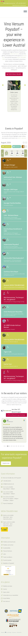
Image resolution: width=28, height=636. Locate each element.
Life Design (9, 632)
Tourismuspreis (7, 560)
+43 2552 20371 (22, 3)
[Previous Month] (24, 143)
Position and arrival (8, 545)
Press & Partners (7, 551)
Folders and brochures (9, 542)
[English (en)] (3, 1)
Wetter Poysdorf (8, 566)
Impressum (14, 632)
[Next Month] (26, 143)
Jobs (4, 554)
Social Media (6, 598)
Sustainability (6, 548)
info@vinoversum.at (10, 3)
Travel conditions (7, 557)
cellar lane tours (14, 54)
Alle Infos (11, 574)
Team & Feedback (8, 503)
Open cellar (6, 592)
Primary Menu (25, 11)
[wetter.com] (6, 574)
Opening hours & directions (19, 5)
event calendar (22, 138)
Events (5, 589)
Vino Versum (6, 601)
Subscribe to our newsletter (10, 595)
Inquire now (6, 463)
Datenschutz (19, 632)
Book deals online (14, 74)
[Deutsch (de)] (1, 1)
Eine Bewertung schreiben (17, 415)
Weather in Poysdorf (8, 563)
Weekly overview (7, 586)
